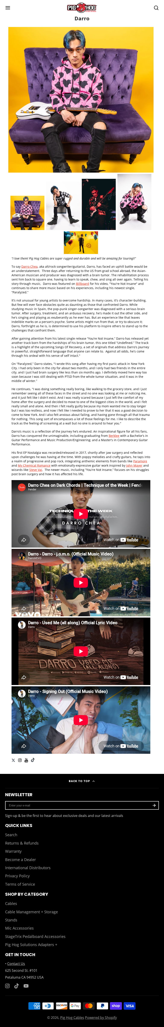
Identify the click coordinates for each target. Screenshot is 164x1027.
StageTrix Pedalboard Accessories (35, 936)
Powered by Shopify (101, 1017)
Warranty (13, 851)
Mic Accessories (19, 928)
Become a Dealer (20, 859)
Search (11, 834)
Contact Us (16, 963)
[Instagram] (7, 985)
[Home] (82, 8)
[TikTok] (16, 985)
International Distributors (28, 867)
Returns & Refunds (22, 843)
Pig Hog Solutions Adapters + (31, 944)
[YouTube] (26, 985)
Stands (11, 920)
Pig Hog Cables (72, 1017)
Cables (11, 903)
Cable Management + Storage (31, 911)
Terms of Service (20, 884)
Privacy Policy (17, 875)
